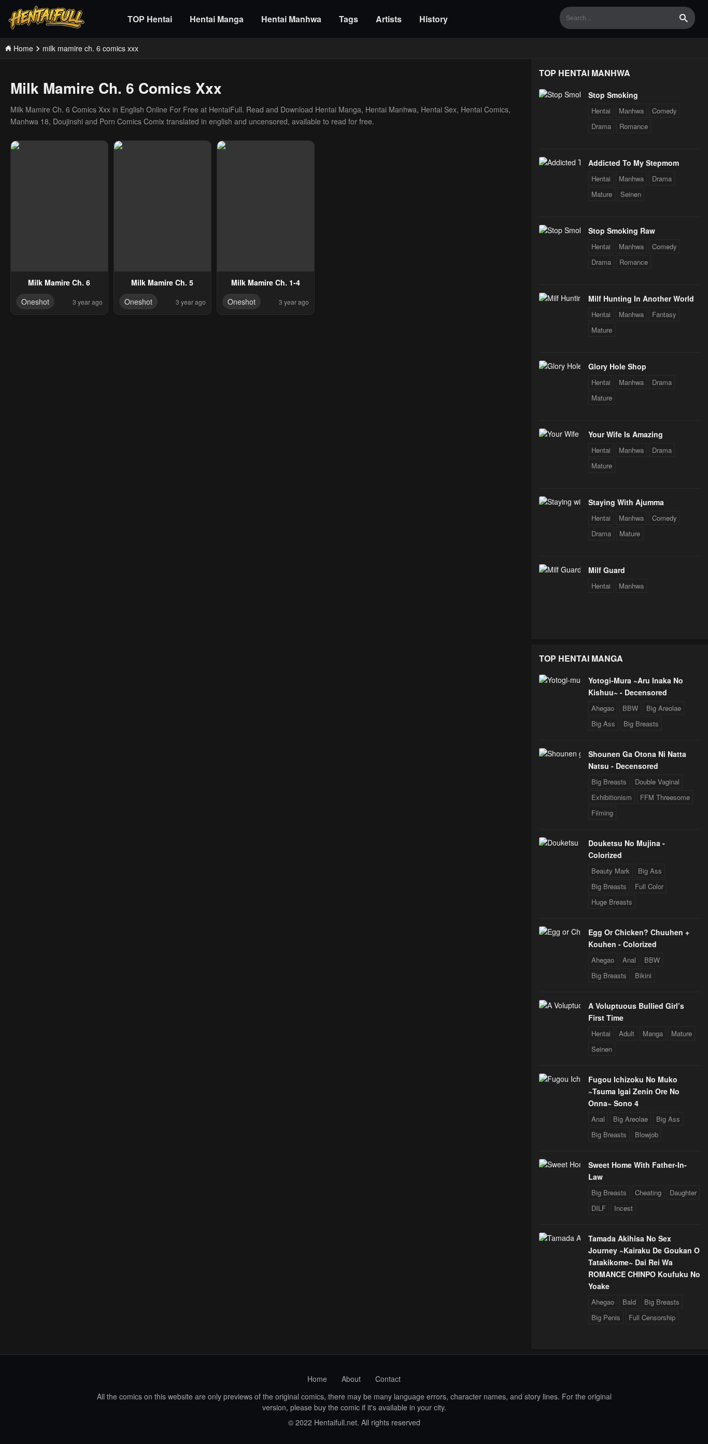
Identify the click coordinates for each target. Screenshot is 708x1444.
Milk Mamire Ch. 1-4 (265, 282)
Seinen (630, 194)
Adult (626, 1033)
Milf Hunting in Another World (641, 298)
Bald (629, 1302)
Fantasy (664, 314)
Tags (348, 19)
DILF (598, 1208)
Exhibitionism (611, 797)
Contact (388, 1379)
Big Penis (605, 1317)
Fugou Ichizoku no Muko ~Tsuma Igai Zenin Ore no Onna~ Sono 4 (633, 1091)
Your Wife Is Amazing (625, 434)
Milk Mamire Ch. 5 (162, 282)
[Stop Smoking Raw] (559, 230)
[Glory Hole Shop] (559, 366)
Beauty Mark (610, 871)
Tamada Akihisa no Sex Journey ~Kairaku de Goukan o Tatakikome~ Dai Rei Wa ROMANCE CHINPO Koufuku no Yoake (644, 1262)
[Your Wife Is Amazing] (559, 433)
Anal (629, 960)
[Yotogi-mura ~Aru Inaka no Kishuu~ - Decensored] (559, 680)
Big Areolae (663, 708)
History (433, 19)
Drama (601, 126)
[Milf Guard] (559, 569)
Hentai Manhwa (291, 19)
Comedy (664, 111)
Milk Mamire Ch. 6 (59, 282)
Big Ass (603, 723)
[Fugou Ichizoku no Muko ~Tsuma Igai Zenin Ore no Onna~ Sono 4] (559, 1079)
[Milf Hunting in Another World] (559, 298)
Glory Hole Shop (617, 366)
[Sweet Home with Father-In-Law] (559, 1164)
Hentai (601, 111)
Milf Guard (606, 570)
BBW (630, 708)
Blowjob (646, 1134)
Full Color (649, 886)
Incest (623, 1208)
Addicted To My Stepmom (633, 163)
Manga (653, 1033)
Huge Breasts (611, 902)
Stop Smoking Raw (621, 230)
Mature (601, 194)
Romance (633, 126)
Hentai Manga (217, 19)
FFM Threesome (665, 797)
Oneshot (35, 301)
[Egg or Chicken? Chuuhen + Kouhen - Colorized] (559, 931)
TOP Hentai (150, 19)
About (351, 1379)
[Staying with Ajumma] (559, 501)
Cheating (648, 1192)
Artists (389, 19)
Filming (602, 813)
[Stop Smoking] (559, 94)
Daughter (683, 1192)
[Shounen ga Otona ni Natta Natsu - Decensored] (559, 753)
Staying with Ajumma (626, 502)
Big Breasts (641, 723)
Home (317, 1379)
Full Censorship (652, 1317)
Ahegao (602, 708)
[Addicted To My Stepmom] (559, 162)
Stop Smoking (613, 95)
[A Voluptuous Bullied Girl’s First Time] (559, 1005)
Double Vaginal (657, 782)
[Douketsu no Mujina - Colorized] (559, 842)
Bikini (643, 975)
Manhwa (631, 111)
